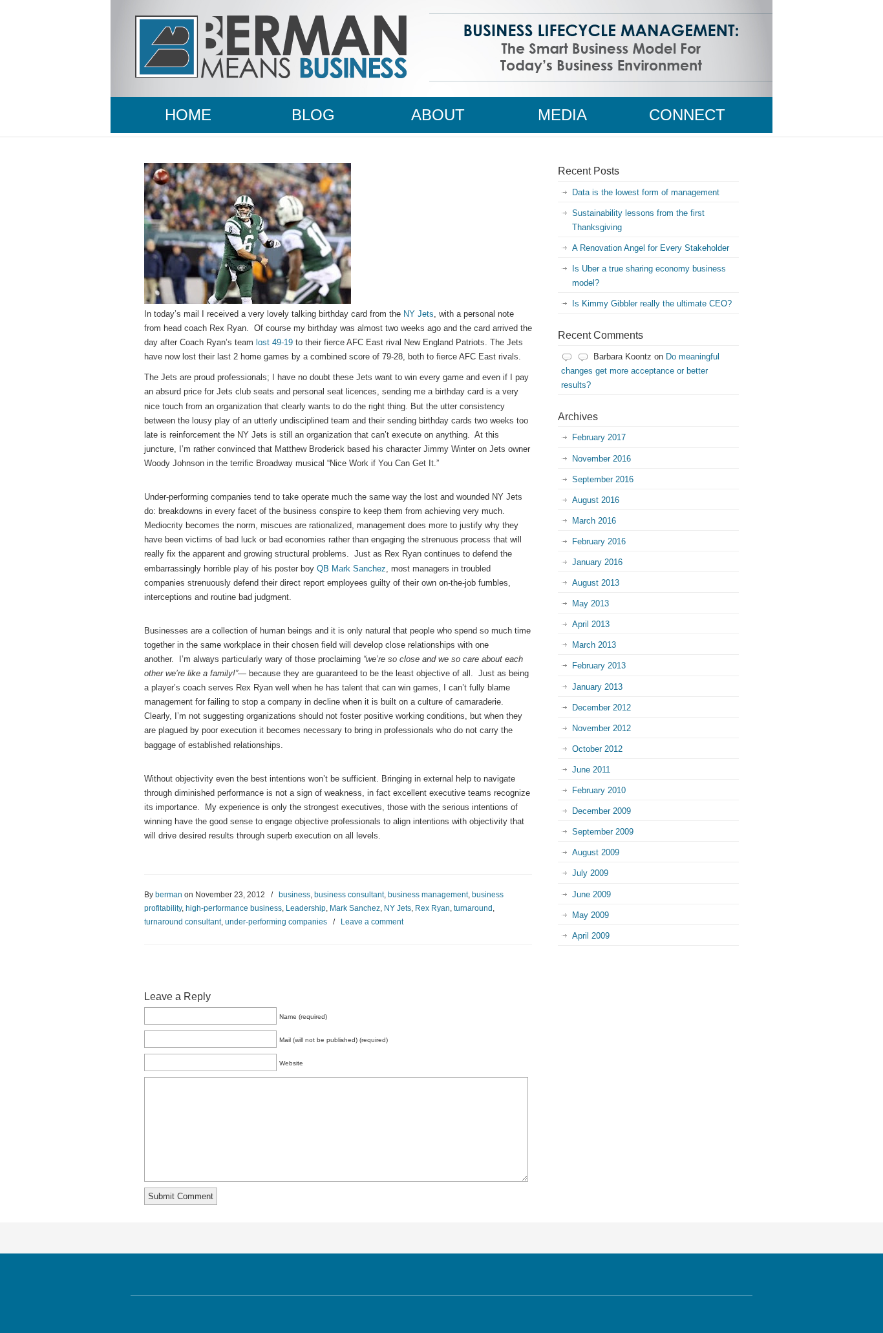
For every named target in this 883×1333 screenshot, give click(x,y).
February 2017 (599, 437)
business (294, 894)
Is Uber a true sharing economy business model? (649, 276)
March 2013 (594, 645)
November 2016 (601, 459)
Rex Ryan (432, 908)
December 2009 (601, 811)
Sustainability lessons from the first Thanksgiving (638, 220)
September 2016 (602, 479)
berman (168, 894)
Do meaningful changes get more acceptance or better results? (640, 371)
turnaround (473, 908)
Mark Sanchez (355, 908)
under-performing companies (276, 921)
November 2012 (601, 728)
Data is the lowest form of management (645, 192)
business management (428, 894)
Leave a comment (372, 921)
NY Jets (418, 314)
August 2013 (595, 583)
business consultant (349, 894)
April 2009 (591, 936)
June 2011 (591, 769)
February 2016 (599, 541)
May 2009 (590, 915)
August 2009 (595, 852)
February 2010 (599, 790)
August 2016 (595, 500)
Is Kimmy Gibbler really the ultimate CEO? (652, 303)
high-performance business (234, 908)
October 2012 (597, 749)
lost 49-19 (274, 342)
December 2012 (601, 707)
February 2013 (599, 665)
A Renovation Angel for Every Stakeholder (650, 248)
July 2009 (590, 873)
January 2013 (597, 687)
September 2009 (602, 832)
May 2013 (590, 603)
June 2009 (591, 894)
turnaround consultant (182, 921)
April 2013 (591, 624)
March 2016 (594, 521)
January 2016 (597, 562)
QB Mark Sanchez (351, 568)
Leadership (306, 908)
